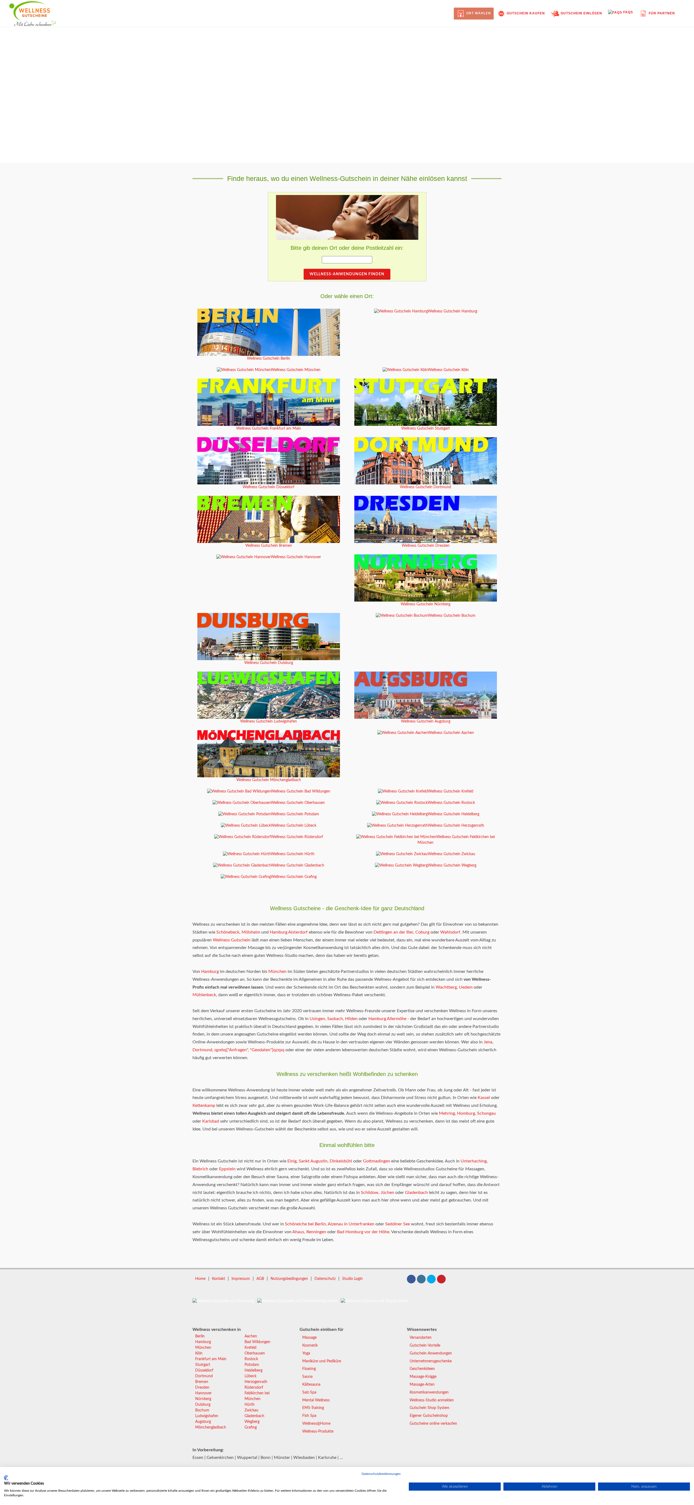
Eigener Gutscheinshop (429, 1416)
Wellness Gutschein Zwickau (451, 854)
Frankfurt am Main (210, 1359)
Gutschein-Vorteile (425, 1345)
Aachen (251, 1336)
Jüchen (387, 1192)
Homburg (466, 1113)
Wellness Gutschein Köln (448, 370)
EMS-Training (313, 1408)
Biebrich (200, 1169)
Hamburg (210, 971)
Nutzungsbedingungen (289, 1279)
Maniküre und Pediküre (321, 1361)
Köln (199, 1353)
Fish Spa (309, 1416)
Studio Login (352, 1279)
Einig (292, 1161)
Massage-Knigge (423, 1377)
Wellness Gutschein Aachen (451, 733)
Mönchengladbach (210, 1427)
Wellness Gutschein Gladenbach (297, 865)
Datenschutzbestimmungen (381, 1473)
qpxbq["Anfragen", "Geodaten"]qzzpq (249, 1050)
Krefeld (250, 1348)
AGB (260, 1279)
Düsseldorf (204, 1370)
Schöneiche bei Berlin (305, 1224)
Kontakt (218, 1279)
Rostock (251, 1359)
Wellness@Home (316, 1424)
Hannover (203, 1393)
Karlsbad (210, 1121)
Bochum (202, 1410)
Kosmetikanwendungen (429, 1392)
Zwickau (251, 1410)
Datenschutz (325, 1279)
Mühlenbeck (204, 995)
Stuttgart (202, 1365)
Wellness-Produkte (317, 1431)
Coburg (422, 932)
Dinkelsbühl (341, 1161)
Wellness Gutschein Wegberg (452, 865)
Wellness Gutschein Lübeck (293, 825)
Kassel (484, 1097)
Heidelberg (253, 1370)
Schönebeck (227, 932)
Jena (488, 1042)
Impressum (241, 1279)
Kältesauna (311, 1384)
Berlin (200, 1336)
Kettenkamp (203, 1105)
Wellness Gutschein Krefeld (450, 791)
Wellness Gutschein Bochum (451, 616)
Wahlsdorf (450, 932)
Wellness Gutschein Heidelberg (453, 814)
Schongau (486, 1113)
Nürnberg (203, 1399)
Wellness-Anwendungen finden (347, 274)
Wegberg (252, 1422)
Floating (309, 1369)
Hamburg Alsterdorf (289, 932)
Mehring (447, 1113)
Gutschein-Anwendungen (431, 1353)
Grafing (251, 1427)
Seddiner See (397, 1224)
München (277, 971)
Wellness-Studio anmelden (432, 1400)
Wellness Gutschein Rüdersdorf (297, 837)
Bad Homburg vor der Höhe (363, 1232)
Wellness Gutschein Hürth (292, 854)
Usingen (317, 1019)
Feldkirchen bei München (257, 1396)
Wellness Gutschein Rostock (451, 803)
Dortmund (202, 1050)
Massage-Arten (422, 1384)
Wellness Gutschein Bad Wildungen (300, 791)
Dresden (202, 1387)
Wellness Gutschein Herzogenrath (456, 825)
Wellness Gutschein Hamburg (452, 311)
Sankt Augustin (313, 1161)
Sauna (307, 1377)
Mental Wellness (316, 1400)
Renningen (316, 1232)
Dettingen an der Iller (393, 932)
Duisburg (202, 1405)
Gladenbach (416, 1192)
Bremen (201, 1382)
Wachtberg (446, 987)
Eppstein (227, 1169)
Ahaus (298, 1232)
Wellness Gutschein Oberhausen (298, 803)
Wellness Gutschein (231, 940)
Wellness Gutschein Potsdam (295, 814)
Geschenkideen (422, 1369)
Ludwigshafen (206, 1416)
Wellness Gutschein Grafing (294, 877)
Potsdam (252, 1365)
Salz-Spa (309, 1392)
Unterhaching (474, 1161)
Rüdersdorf (254, 1387)
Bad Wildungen (257, 1342)
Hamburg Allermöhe (387, 1019)
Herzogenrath (256, 1382)
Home (200, 1279)
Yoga (306, 1353)
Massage (309, 1338)
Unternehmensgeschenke (431, 1361)
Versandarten (421, 1338)
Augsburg (203, 1422)
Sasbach (335, 1019)
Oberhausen (255, 1353)
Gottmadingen (376, 1161)
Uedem (466, 987)
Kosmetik (310, 1345)
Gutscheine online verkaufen (433, 1424)
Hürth (250, 1405)
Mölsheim (251, 932)
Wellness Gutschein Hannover (296, 557)
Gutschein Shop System (429, 1408)
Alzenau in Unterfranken (351, 1224)
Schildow (369, 1192)
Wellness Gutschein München (295, 370)
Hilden (351, 1019)
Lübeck (250, 1376)
